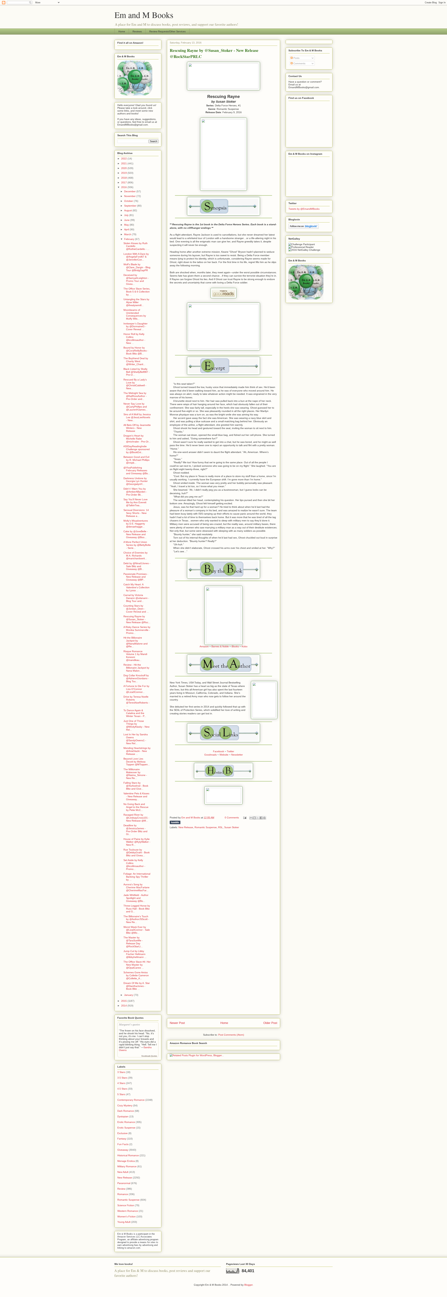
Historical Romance (128, 1155)
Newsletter (237, 754)
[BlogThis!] (254, 818)
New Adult (122, 1172)
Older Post (270, 1023)
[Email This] (251, 818)
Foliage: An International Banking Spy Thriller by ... (136, 876)
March (128, 234)
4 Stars (121, 1083)
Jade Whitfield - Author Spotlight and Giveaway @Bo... (135, 898)
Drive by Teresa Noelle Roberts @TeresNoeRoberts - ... (136, 701)
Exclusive (122, 1133)
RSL (220, 827)
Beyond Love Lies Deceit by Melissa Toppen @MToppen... (136, 761)
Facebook (218, 751)
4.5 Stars (122, 1088)
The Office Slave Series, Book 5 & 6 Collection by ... (136, 291)
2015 (124, 1000)
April (127, 229)
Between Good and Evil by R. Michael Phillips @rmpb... (136, 460)
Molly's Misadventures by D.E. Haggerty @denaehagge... (135, 523)
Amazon (204, 646)
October (129, 201)
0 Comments (232, 817)
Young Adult (123, 1222)
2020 (124, 168)
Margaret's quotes (129, 1024)
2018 (124, 177)
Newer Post (177, 1023)
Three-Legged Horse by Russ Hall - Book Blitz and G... (136, 908)
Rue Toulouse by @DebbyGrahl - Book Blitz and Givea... (136, 852)
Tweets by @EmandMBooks (304, 208)
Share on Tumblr (175, 822)
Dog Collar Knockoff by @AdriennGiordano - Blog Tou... (136, 678)
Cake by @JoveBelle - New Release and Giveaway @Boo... (135, 534)
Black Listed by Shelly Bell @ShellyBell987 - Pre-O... (136, 372)
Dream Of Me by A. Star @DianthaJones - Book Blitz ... (136, 986)
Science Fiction (125, 1205)
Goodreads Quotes (149, 1056)
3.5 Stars (122, 1077)
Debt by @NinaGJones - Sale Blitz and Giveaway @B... (136, 566)
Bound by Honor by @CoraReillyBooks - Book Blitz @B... (135, 350)
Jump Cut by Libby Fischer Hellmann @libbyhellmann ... (134, 954)
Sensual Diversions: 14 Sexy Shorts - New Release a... (136, 513)
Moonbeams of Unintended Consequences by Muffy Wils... (134, 314)
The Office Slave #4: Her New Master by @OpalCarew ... (137, 964)
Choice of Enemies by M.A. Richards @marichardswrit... (135, 555)
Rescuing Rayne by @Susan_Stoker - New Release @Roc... (136, 619)
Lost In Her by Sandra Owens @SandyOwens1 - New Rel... (135, 739)
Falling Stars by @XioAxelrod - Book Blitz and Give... (135, 785)
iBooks (235, 646)
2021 (124, 163)
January (129, 995)
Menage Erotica (126, 1161)
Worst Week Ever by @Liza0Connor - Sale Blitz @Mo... (136, 930)
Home (121, 31)
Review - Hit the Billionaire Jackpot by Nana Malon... (136, 667)
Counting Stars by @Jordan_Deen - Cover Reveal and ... (136, 608)
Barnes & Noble (220, 646)
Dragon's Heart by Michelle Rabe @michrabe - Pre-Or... (137, 438)
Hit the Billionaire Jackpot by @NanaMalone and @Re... (135, 642)
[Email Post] (244, 817)
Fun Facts (123, 1144)
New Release (185, 827)
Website (223, 754)
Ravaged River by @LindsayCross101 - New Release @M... (136, 817)
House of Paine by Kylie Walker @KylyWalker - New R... (136, 842)
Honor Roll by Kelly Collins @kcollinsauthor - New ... (134, 338)
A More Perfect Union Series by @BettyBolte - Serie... (137, 545)
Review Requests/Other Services (167, 31)
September (130, 205)
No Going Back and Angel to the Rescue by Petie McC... (135, 807)
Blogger (248, 1284)
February (129, 239)
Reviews (137, 31)
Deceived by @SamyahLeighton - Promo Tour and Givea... (136, 279)
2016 (124, 187)
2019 (124, 172)
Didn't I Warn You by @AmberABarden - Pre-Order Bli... (135, 491)
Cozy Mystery (124, 1105)
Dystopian (122, 1116)
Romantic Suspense (206, 827)
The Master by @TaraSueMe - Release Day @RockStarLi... (133, 942)
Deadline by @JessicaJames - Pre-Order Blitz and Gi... (135, 830)
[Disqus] (223, 877)
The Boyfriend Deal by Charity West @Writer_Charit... (135, 361)
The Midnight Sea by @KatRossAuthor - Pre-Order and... (135, 396)
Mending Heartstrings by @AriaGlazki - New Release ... (137, 751)
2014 (124, 1005)
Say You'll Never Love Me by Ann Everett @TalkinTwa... (135, 502)
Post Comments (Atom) (231, 1034)
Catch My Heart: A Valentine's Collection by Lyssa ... (136, 587)
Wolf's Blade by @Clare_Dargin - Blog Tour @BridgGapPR (136, 267)
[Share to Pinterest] (264, 818)
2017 (124, 182)
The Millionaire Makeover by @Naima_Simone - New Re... (135, 773)
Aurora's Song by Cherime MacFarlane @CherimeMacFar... (136, 887)
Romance (122, 1194)
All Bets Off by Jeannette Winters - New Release (137, 428)
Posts (296, 58)
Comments (299, 63)
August (128, 210)
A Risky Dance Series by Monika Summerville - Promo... (136, 630)
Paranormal (123, 1183)
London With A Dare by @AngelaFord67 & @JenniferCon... (136, 256)
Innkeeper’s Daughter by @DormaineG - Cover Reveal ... (135, 326)
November (130, 196)
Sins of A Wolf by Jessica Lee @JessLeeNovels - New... (137, 417)
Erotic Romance (126, 1122)
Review (121, 1188)
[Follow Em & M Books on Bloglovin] (303, 227)
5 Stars (121, 1094)
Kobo (244, 646)
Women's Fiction (126, 1216)
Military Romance (127, 1166)
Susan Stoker (231, 827)
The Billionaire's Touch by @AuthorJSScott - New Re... (136, 919)
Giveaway (122, 1149)
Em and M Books (144, 14)
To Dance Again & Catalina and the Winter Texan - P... (134, 713)
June (127, 220)
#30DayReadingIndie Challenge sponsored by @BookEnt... (136, 449)
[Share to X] (257, 818)
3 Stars (121, 1072)
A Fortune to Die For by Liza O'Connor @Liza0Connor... (136, 689)
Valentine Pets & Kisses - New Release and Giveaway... (136, 796)
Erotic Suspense (126, 1127)
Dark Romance (125, 1110)
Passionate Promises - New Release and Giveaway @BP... (135, 577)
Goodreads (210, 754)
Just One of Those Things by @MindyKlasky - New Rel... (136, 725)
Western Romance (127, 1211)
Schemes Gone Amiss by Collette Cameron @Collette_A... (136, 975)
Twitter (230, 751)
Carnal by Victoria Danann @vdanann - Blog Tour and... (136, 598)
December (130, 191)
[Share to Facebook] (261, 818)
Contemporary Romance (131, 1099)
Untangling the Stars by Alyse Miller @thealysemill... (136, 302)
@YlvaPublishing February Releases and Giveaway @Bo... (136, 470)
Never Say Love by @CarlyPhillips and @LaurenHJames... (135, 406)
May (127, 224)
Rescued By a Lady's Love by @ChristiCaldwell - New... (135, 384)
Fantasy (121, 1138)
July (126, 215)
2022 (124, 158)
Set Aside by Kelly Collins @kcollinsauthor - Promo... (134, 864)
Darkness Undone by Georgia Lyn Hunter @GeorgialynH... (135, 481)
